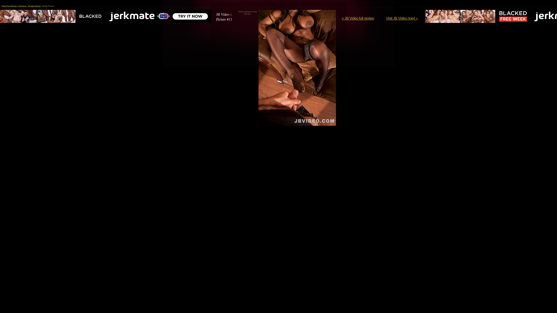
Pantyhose (22, 6)
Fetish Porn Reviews (9, 6)
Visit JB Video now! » (402, 18)
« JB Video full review (358, 18)
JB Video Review (34, 6)
